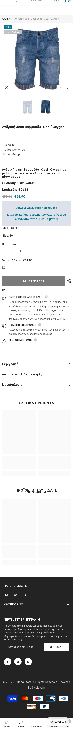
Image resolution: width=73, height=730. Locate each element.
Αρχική (6, 18)
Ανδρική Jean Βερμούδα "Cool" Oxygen (33, 127)
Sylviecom (38, 687)
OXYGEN (8, 145)
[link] (4, 267)
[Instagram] (18, 661)
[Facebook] (7, 661)
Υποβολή (56, 647)
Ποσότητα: (9, 244)
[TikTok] (28, 661)
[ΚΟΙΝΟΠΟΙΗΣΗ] (68, 281)
